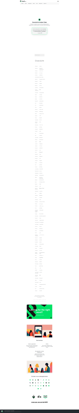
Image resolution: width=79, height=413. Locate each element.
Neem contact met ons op (18, 411)
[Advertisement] (39, 11)
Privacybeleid (44, 31)
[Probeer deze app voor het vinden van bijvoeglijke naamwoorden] (39, 312)
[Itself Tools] (39, 399)
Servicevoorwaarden (38, 31)
